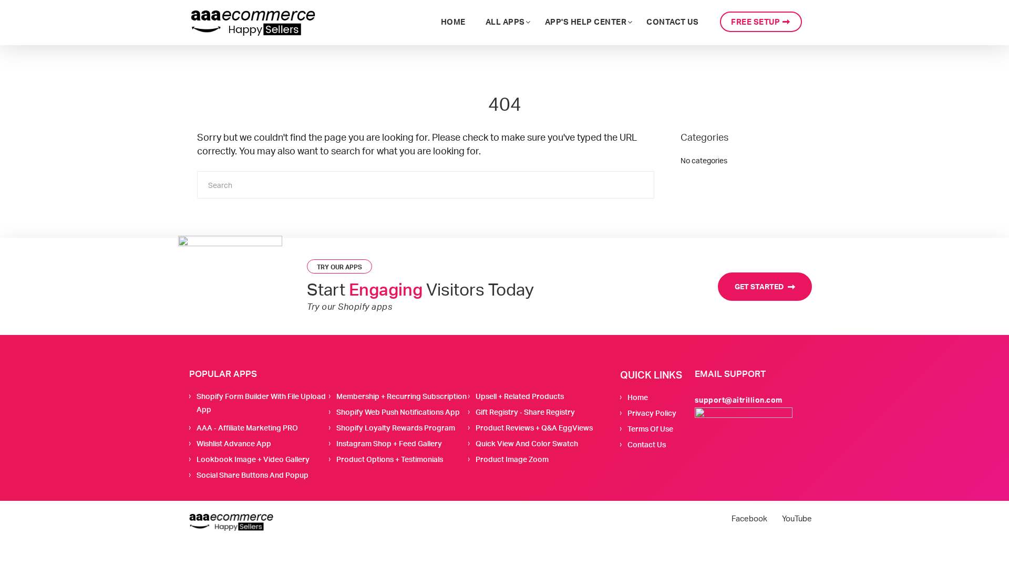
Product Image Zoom (512, 459)
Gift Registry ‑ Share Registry (525, 411)
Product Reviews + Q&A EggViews (534, 427)
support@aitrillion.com (739, 399)
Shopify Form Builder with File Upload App (261, 403)
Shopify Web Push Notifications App (398, 411)
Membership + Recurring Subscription (401, 396)
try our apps (339, 267)
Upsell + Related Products (520, 396)
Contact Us (646, 444)
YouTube (797, 518)
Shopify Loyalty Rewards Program (395, 427)
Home (637, 397)
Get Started (760, 286)
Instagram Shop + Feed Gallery (389, 443)
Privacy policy (651, 412)
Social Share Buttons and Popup (252, 474)
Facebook (749, 518)
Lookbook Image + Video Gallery (253, 459)
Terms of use (650, 428)
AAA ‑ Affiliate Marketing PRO (247, 427)
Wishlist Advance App (234, 443)
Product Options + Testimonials (389, 459)
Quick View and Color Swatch (527, 443)
